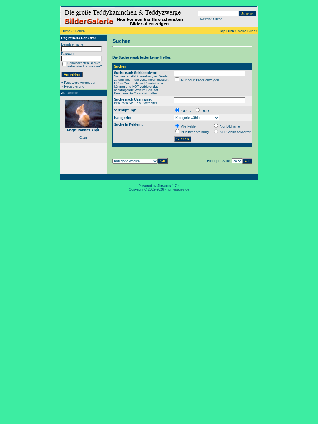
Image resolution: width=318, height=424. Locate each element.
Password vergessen (80, 82)
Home (65, 31)
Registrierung (74, 86)
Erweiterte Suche (210, 18)
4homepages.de (177, 189)
